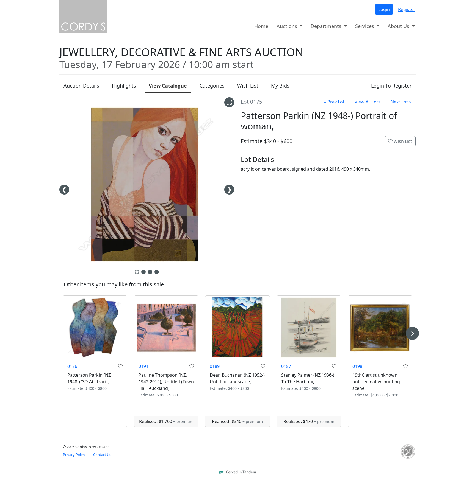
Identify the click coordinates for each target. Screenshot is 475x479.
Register (406, 9)
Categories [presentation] (212, 85)
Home (261, 26)
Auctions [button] (288, 26)
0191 (143, 366)
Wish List (402, 141)
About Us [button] (399, 26)
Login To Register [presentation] (391, 85)
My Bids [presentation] (280, 85)
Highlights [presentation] (124, 85)
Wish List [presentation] (247, 85)
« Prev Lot (334, 102)
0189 (215, 366)
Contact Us (102, 454)
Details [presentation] (81, 85)
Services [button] (365, 26)
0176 (72, 366)
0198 (357, 366)
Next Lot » (401, 102)
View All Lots (367, 102)
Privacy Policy (74, 454)
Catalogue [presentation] (168, 85)
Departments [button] (327, 26)
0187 (286, 366)
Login (384, 9)
